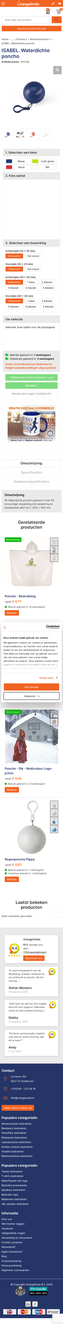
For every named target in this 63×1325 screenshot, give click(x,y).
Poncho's (21, 39)
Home (5, 39)
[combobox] (27, 19)
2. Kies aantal (15, 176)
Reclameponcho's (40, 39)
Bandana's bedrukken (14, 1128)
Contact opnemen (12, 1242)
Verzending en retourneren (17, 1237)
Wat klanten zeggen (13, 1223)
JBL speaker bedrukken (15, 1203)
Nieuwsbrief (8, 1246)
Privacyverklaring (12, 1265)
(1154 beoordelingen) (34, 952)
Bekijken (12, 612)
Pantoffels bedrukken (14, 1132)
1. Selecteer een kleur (21, 152)
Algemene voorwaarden (15, 1270)
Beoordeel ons (34, 958)
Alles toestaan (31, 687)
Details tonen (46, 677)
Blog (4, 1256)
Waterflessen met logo (15, 1180)
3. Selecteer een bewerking (25, 243)
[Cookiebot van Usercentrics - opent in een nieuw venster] (46, 627)
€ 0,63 (13, 865)
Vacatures (7, 1228)
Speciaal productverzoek (31, 28)
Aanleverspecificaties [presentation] (31, 482)
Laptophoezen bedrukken (16, 1142)
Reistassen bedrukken (14, 1137)
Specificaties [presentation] (31, 472)
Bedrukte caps (10, 1194)
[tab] (31, 463)
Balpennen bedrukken (14, 1199)
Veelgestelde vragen (13, 1233)
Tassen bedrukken (12, 1171)
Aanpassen (29, 696)
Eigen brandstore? (12, 1251)
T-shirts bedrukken (12, 1176)
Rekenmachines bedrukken (17, 1156)
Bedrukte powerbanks (14, 1185)
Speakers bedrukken (13, 1189)
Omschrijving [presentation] (31, 463)
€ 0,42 (13, 778)
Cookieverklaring (11, 1260)
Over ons (7, 1219)
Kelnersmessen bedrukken (16, 1123)
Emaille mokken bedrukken (17, 1146)
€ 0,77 (13, 601)
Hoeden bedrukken (13, 1151)
